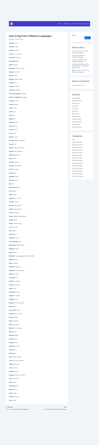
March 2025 (75, 114)
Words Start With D (77, 152)
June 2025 (75, 108)
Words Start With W (77, 176)
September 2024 (77, 127)
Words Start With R (77, 168)
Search (74, 35)
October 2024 (76, 124)
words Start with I (77, 158)
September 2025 (77, 100)
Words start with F (77, 155)
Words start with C (77, 150)
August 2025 (75, 103)
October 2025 (76, 98)
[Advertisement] (49, 10)
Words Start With (77, 142)
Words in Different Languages (81, 23)
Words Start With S (77, 171)
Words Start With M (77, 163)
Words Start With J (77, 160)
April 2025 (75, 111)
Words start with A (77, 145)
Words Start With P (77, 166)
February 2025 (76, 116)
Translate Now (67, 23)
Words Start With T (77, 173)
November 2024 (76, 121)
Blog (73, 139)
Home (59, 23)
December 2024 (76, 119)
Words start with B (77, 147)
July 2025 (75, 106)
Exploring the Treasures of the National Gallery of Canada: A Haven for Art (80, 65)
